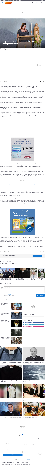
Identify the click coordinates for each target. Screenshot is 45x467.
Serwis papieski (5, 444)
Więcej (27, 2)
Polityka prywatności (10, 464)
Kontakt (15, 464)
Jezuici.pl (4, 462)
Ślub (3, 447)
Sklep (20, 0)
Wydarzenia (15, 2)
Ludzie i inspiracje (34, 445)
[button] (39, 2)
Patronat (30, 464)
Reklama (21, 464)
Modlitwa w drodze (9, 0)
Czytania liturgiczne (25, 444)
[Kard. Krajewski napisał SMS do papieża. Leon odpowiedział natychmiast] (7, 273)
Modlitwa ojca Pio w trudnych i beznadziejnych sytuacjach (5, 329)
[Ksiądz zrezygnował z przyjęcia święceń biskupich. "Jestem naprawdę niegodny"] (11, 372)
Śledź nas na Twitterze (29, 324)
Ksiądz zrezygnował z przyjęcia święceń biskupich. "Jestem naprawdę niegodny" (10, 381)
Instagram (44, 0)
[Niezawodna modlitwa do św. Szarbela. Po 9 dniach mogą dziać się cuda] (16, 323)
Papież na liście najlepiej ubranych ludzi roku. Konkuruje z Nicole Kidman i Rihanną (37, 279)
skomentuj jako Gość (8, 294)
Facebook (41, 0)
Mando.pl (18, 462)
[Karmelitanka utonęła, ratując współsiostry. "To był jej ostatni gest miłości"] (34, 372)
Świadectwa (14, 445)
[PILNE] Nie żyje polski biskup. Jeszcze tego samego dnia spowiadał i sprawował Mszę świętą (33, 363)
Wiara (24, 2)
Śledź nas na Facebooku (29, 322)
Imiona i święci (14, 447)
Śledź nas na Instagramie (29, 326)
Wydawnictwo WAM (11, 462)
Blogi (13, 0)
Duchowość (14, 444)
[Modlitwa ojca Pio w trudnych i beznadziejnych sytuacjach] (16, 332)
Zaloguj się (1, 294)
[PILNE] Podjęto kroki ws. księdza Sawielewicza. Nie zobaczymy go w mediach (11, 417)
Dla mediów (18, 464)
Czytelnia (14, 439)
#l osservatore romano (13, 263)
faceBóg (17, 0)
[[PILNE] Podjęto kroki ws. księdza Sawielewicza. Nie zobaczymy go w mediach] (11, 409)
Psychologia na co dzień (25, 445)
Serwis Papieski (33, 280)
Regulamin (6, 464)
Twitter (42, 0)
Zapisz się (12, 454)
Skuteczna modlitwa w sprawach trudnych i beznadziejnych (4, 304)
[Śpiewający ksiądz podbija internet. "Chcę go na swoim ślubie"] (11, 391)
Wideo (33, 439)
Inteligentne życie (36, 438)
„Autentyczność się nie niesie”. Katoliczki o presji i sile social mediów (5, 338)
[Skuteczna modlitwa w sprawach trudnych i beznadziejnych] (16, 306)
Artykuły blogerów (5, 445)
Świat (4, 438)
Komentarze (20, 2)
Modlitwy (23, 447)
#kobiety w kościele (3, 263)
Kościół (8, 267)
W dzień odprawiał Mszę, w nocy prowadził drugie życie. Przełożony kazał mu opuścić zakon (5, 313)
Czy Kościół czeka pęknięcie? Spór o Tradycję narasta (31, 417)
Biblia (1, 0)
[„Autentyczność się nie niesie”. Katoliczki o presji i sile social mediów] (16, 340)
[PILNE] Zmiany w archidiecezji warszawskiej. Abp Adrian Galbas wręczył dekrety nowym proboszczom (33, 399)
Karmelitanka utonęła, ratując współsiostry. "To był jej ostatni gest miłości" (33, 381)
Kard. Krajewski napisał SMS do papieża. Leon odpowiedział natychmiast (7, 279)
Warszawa (33, 2)
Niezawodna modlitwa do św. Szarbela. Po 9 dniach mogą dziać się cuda (5, 321)
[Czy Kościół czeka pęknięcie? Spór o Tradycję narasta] (34, 409)
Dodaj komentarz (40, 295)
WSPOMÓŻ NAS (28, 459)
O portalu (3, 464)
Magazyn (4, 0)
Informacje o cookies (25, 464)
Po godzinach (25, 438)
